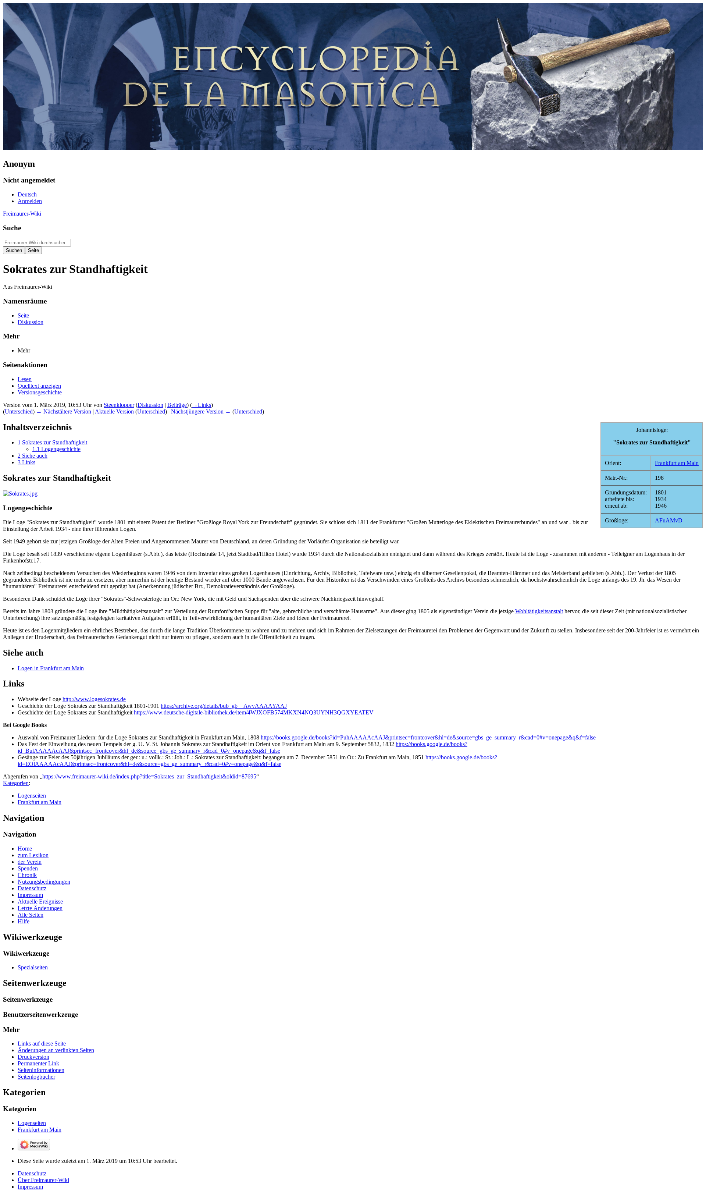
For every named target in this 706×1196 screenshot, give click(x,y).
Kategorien (16, 783)
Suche (12, 228)
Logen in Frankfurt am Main (51, 668)
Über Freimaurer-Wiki (43, 1180)
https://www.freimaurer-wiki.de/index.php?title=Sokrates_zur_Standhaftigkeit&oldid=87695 (149, 776)
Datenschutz (32, 1173)
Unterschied (19, 411)
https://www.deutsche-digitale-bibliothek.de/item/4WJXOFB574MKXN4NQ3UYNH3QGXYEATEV (254, 712)
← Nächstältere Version (63, 411)
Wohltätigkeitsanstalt (539, 611)
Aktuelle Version (114, 411)
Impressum (30, 1186)
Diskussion (150, 405)
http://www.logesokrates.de (94, 699)
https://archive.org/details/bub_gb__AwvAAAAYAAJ (224, 706)
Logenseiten (32, 795)
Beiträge (177, 405)
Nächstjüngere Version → (201, 411)
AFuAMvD (668, 520)
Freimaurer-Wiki (22, 213)
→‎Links (201, 405)
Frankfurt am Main (677, 463)
